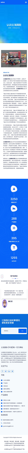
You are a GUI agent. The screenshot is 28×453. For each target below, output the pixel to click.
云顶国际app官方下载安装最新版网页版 (14, 443)
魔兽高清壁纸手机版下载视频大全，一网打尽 (14, 406)
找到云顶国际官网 (7, 391)
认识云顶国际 (6, 380)
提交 (22, 331)
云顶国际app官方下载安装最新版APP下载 (14, 449)
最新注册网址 (6, 389)
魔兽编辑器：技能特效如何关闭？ (11, 409)
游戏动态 (5, 386)
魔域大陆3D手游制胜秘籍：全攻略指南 (12, 403)
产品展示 (5, 383)
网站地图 (6, 441)
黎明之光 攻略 (6, 400)
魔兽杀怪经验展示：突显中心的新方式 (12, 411)
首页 (9, 28)
